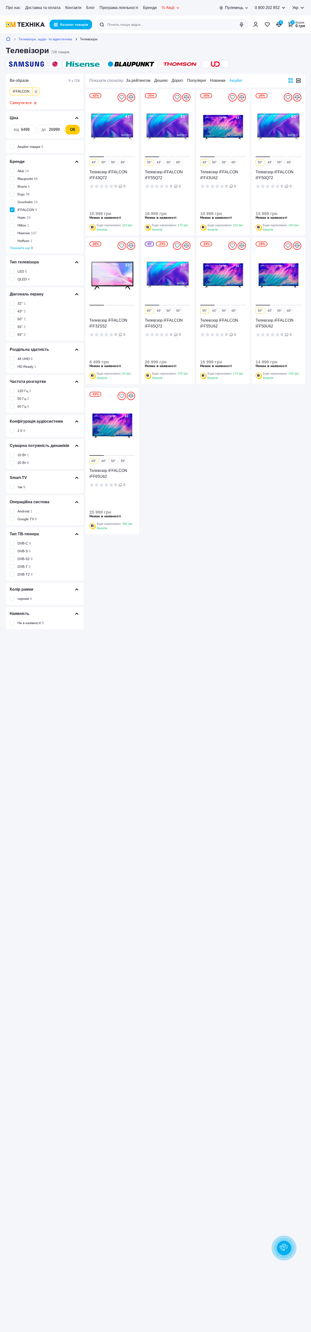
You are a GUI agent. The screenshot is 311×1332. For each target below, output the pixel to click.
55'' (113, 162)
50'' (103, 162)
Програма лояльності (119, 8)
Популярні (196, 80)
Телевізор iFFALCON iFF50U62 (275, 323)
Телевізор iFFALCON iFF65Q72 (164, 323)
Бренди (150, 8)
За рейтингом (138, 80)
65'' (123, 162)
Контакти (73, 8)
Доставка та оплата (42, 8)
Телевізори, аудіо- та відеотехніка (45, 39)
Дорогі (177, 80)
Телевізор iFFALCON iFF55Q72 (164, 175)
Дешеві (161, 80)
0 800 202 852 (267, 8)
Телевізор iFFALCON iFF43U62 (219, 175)
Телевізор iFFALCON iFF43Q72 (108, 175)
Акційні (235, 80)
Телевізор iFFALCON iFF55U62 (219, 323)
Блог (90, 8)
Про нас (13, 8)
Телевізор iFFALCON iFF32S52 (108, 323)
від (16, 130)
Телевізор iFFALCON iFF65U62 (108, 473)
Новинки (217, 80)
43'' (94, 162)
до (44, 130)
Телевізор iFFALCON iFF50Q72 (275, 175)
